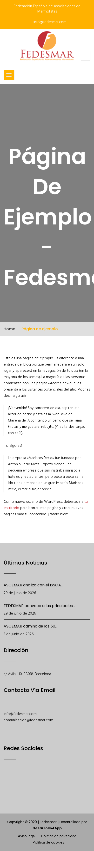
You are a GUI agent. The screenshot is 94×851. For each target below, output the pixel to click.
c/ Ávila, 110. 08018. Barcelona (27, 674)
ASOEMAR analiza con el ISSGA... (33, 585)
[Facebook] (7, 780)
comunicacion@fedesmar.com (28, 720)
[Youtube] (32, 780)
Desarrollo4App (47, 828)
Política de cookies (48, 842)
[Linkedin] (57, 780)
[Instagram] (44, 780)
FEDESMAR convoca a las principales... (39, 606)
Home (9, 329)
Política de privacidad (58, 836)
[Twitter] (19, 780)
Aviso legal (26, 836)
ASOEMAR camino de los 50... (30, 626)
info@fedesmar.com (50, 22)
